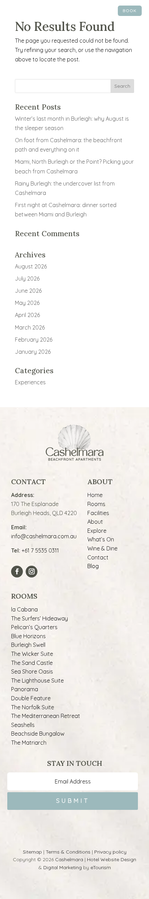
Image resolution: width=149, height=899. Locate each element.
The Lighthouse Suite (37, 680)
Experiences (30, 382)
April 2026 (27, 314)
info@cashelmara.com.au (44, 536)
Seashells (23, 724)
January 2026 (33, 351)
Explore (96, 530)
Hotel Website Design (111, 859)
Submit (72, 801)
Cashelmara (69, 859)
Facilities (98, 513)
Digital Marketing (62, 867)
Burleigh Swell (28, 644)
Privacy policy (110, 852)
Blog (93, 566)
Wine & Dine (102, 548)
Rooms (96, 503)
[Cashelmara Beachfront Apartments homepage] (74, 12)
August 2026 (31, 266)
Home (95, 494)
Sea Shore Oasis (32, 671)
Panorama (24, 689)
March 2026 (30, 327)
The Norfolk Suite (32, 707)
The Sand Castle (32, 662)
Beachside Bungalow (37, 733)
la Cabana (24, 609)
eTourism (100, 867)
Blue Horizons (28, 636)
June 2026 (28, 290)
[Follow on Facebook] (17, 571)
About (95, 521)
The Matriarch (28, 742)
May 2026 (27, 302)
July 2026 (27, 278)
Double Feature (31, 698)
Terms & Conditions (68, 852)
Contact (97, 557)
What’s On (100, 539)
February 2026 (33, 339)
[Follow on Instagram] (31, 571)
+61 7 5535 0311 (40, 550)
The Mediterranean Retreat (45, 715)
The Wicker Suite (32, 653)
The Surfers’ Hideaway (39, 618)
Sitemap (32, 852)
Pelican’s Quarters (34, 627)
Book (130, 10)
